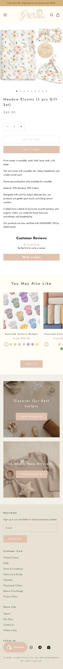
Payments (8, 580)
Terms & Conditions (13, 568)
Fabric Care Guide (12, 574)
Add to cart (31, 139)
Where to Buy (10, 630)
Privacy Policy (10, 596)
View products (31, 416)
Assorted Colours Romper (21, 334)
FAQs (6, 563)
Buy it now (31, 149)
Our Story (8, 619)
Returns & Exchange (13, 591)
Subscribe (15, 538)
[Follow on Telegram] (40, 647)
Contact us (8, 624)
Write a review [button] (31, 257)
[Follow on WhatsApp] (31, 647)
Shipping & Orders (12, 585)
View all (31, 363)
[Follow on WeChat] (48, 647)
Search (6, 613)
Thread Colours (11, 557)
